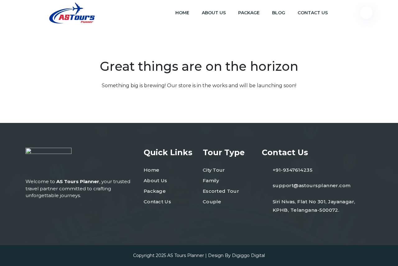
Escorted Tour (221, 191)
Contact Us (313, 13)
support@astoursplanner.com (312, 185)
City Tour (214, 170)
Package (249, 13)
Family (211, 180)
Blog (278, 13)
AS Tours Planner (185, 255)
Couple (212, 202)
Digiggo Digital (248, 255)
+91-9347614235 (292, 170)
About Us (214, 13)
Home (182, 13)
